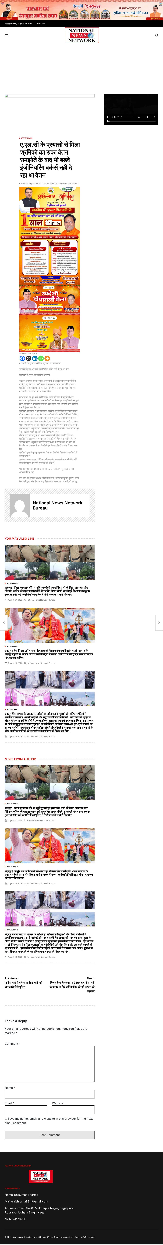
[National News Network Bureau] (20, 506)
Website (57, 1103)
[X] (28, 358)
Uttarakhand (27, 138)
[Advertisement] (81, 67)
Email (9, 1103)
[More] (47, 358)
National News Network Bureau (64, 183)
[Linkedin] (35, 358)
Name (10, 1087)
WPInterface (89, 1237)
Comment (12, 1043)
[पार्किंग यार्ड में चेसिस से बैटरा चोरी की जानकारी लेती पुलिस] (4, 623)
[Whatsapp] (41, 358)
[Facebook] (22, 358)
